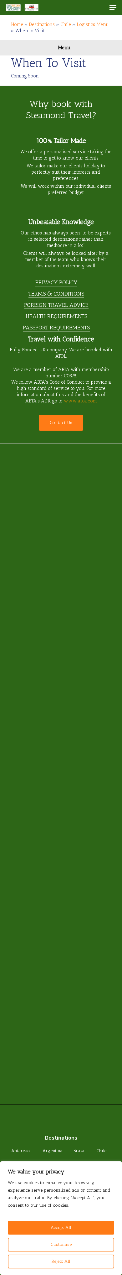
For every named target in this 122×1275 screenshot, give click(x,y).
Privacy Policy (56, 282)
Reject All (61, 1261)
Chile (65, 24)
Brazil (79, 1150)
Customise (61, 1244)
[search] (100, 7)
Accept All (61, 1227)
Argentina (53, 1150)
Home (17, 24)
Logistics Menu (93, 24)
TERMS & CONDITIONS (56, 293)
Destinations (42, 24)
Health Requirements (56, 316)
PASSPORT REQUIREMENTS (56, 327)
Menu (64, 47)
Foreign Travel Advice (56, 305)
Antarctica (21, 1150)
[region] (61, 1218)
